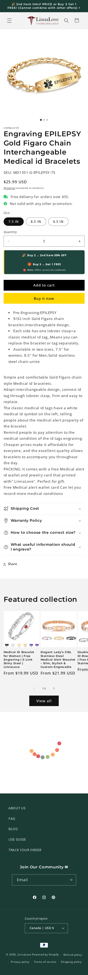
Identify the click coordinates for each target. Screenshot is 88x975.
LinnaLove (25, 955)
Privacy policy (20, 962)
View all (44, 700)
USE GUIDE (17, 839)
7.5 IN (14, 221)
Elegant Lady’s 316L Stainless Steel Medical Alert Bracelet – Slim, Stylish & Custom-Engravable (58, 659)
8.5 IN (36, 221)
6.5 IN (58, 221)
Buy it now (44, 298)
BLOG (13, 829)
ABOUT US (17, 808)
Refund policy (72, 955)
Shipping (9, 188)
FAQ (12, 818)
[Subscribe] (71, 880)
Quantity (10, 232)
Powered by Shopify (45, 955)
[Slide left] (34, 688)
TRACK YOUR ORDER (25, 850)
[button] (9, 20)
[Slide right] (54, 688)
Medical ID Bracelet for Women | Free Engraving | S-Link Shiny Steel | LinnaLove (19, 659)
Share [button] (12, 564)
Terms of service (45, 962)
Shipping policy (71, 962)
